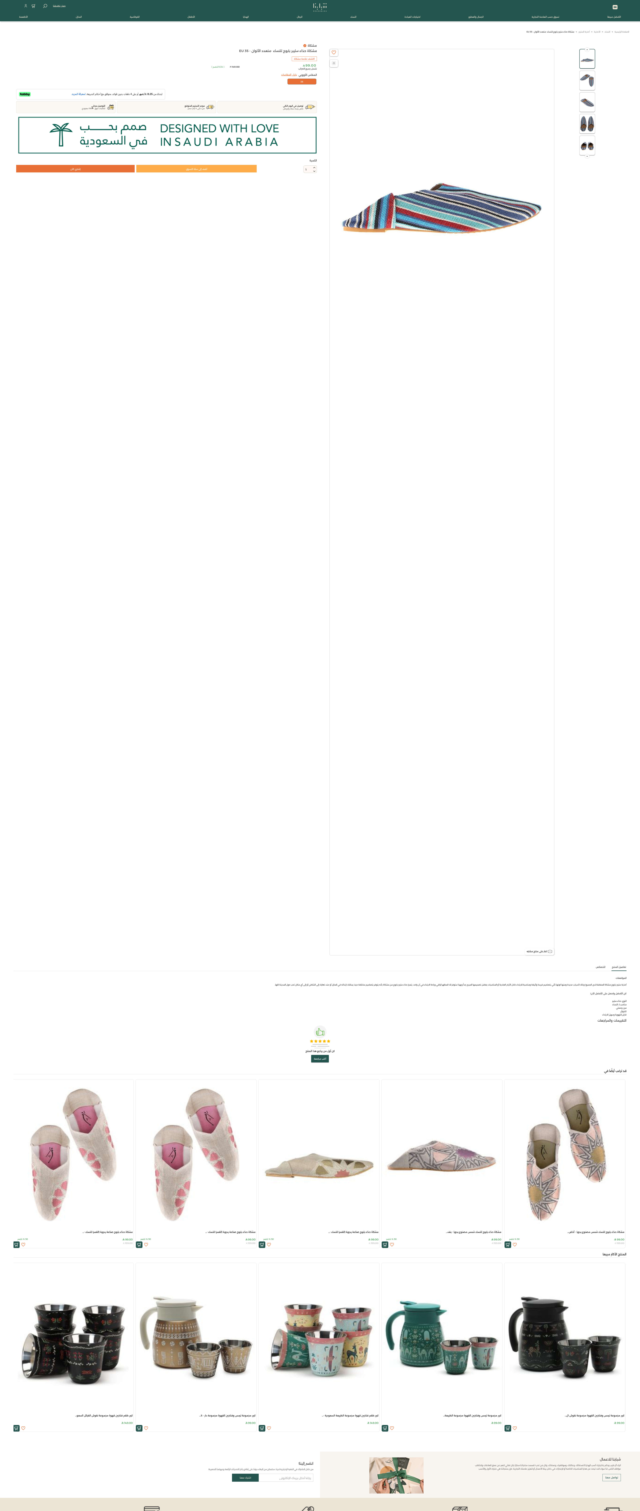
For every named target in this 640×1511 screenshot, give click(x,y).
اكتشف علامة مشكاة (304, 58)
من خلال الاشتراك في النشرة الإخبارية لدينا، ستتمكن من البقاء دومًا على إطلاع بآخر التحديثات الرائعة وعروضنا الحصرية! (260, 1469)
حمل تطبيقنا (59, 5)
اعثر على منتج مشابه (537, 951)
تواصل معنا (611, 1477)
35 (301, 81)
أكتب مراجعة (320, 1058)
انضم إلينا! (305, 1464)
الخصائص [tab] (600, 967)
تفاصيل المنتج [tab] (619, 967)
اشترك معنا (245, 1477)
